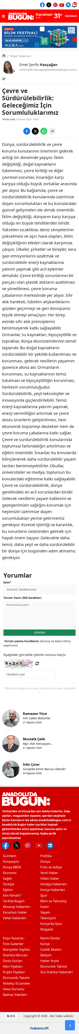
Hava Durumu (13, 989)
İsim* (7, 582)
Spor (44, 895)
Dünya (45, 861)
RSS (12, 1016)
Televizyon (48, 918)
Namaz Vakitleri (15, 994)
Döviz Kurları (12, 961)
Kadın (44, 906)
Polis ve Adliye (51, 867)
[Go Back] (70, 1025)
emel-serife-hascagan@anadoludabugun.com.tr (48, 69)
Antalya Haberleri (53, 884)
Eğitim (8, 890)
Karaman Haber (15, 912)
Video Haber (49, 878)
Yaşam (45, 912)
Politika (46, 856)
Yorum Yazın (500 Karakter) (22, 598)
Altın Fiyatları (12, 966)
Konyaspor (11, 861)
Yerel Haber (49, 873)
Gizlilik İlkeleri (50, 949)
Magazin (46, 929)
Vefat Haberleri (14, 918)
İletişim (45, 955)
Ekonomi (9, 873)
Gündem (9, 856)
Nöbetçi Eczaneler (16, 983)
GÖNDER (39, 632)
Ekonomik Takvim (16, 977)
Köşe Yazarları (19, 56)
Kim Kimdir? (12, 895)
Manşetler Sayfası (16, 949)
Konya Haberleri (52, 890)
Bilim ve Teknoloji (53, 901)
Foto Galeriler (13, 944)
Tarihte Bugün (14, 901)
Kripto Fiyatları (14, 972)
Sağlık (7, 878)
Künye (45, 944)
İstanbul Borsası (15, 955)
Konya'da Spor (51, 923)
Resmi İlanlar (50, 938)
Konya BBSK (12, 867)
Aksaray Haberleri (16, 906)
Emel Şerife (38, 64)
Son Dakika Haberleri (56, 972)
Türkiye (8, 884)
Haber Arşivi (49, 961)
